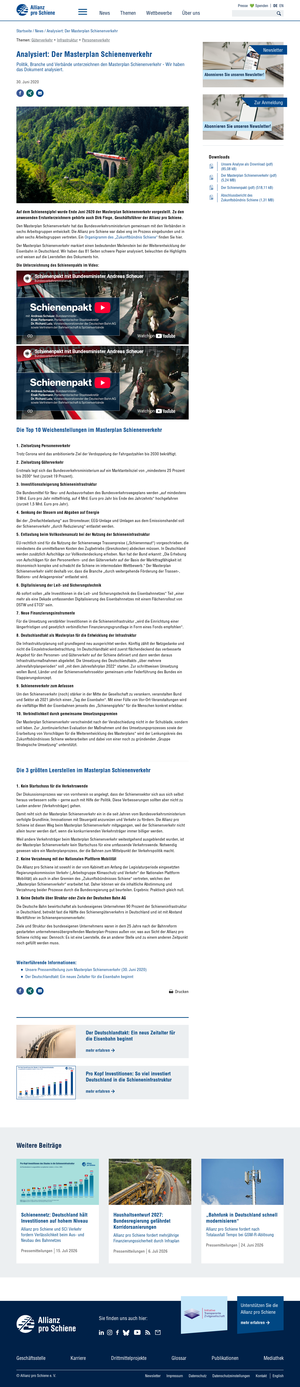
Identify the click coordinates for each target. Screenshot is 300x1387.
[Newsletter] (158, 1332)
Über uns (191, 13)
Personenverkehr (96, 39)
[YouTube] (138, 1332)
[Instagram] (110, 1333)
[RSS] (148, 1332)
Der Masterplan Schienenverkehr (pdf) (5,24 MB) (249, 177)
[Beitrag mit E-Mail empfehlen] (40, 93)
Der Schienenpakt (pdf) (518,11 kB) (247, 187)
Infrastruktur (67, 39)
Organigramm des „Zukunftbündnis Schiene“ (121, 237)
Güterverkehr (42, 39)
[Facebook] (118, 1332)
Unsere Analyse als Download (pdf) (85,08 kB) (247, 166)
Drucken (182, 991)
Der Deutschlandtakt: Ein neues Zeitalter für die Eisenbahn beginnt (79, 976)
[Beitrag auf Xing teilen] (30, 93)
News (104, 13)
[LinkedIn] (102, 1332)
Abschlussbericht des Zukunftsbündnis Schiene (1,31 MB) (247, 197)
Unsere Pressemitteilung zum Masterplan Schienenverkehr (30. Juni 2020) (86, 969)
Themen (128, 13)
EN (281, 5)
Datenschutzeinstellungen (231, 1375)
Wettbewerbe (159, 13)
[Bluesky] (126, 1336)
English (278, 1375)
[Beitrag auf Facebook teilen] (20, 93)
